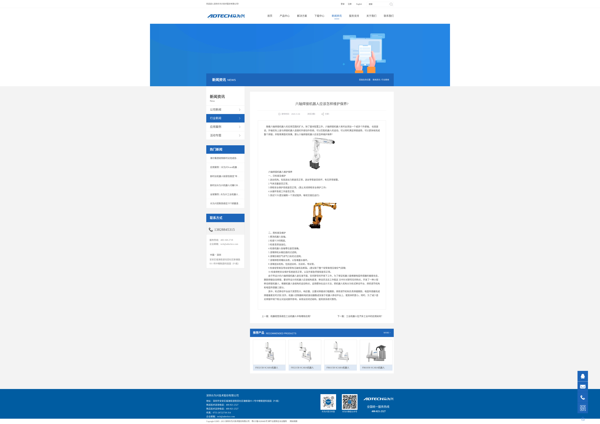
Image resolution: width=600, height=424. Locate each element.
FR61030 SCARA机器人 (373, 368)
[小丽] (583, 376)
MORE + (387, 333)
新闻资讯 (376, 80)
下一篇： (359, 316)
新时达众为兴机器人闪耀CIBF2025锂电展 (230, 185)
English (359, 4)
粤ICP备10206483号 (260, 421)
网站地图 (293, 421)
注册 (350, 4)
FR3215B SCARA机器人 (266, 368)
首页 (269, 16)
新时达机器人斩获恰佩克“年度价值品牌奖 (230, 176)
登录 (343, 4)
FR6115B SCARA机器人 (338, 368)
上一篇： (286, 316)
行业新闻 (385, 80)
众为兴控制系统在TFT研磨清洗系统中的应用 (232, 203)
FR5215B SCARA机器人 (302, 368)
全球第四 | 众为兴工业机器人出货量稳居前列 (231, 194)
